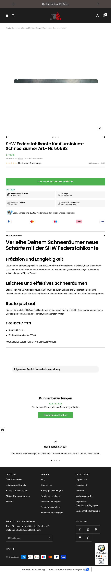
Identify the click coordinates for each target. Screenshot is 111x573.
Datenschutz (82, 485)
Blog (43, 479)
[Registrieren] (48, 538)
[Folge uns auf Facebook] (80, 529)
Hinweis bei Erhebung (33, 569)
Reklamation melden (50, 507)
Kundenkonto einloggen (52, 512)
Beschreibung (14, 236)
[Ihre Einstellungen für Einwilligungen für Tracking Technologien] (2, 429)
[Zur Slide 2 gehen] (55, 137)
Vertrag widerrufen (84, 496)
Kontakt (9, 501)
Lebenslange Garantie (16, 485)
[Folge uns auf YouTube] (80, 537)
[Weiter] (104, 137)
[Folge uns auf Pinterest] (96, 529)
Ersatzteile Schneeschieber (54, 28)
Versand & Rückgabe (51, 501)
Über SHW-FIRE (14, 479)
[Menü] (106, 545)
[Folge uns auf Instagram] (88, 529)
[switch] (101, 562)
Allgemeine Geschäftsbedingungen (87, 503)
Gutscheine (46, 485)
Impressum (81, 479)
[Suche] (13, 15)
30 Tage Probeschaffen (16, 490)
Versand (20, 158)
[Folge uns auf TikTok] (88, 537)
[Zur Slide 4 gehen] (59, 460)
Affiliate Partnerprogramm (18, 496)
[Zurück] (7, 137)
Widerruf (80, 490)
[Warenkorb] (103, 15)
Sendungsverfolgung (50, 496)
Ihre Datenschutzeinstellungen (65, 569)
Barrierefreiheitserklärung (88, 511)
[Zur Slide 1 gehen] (52, 137)
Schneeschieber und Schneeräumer (26, 28)
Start (8, 28)
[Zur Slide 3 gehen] (58, 137)
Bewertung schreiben (55, 415)
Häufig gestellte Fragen (52, 490)
